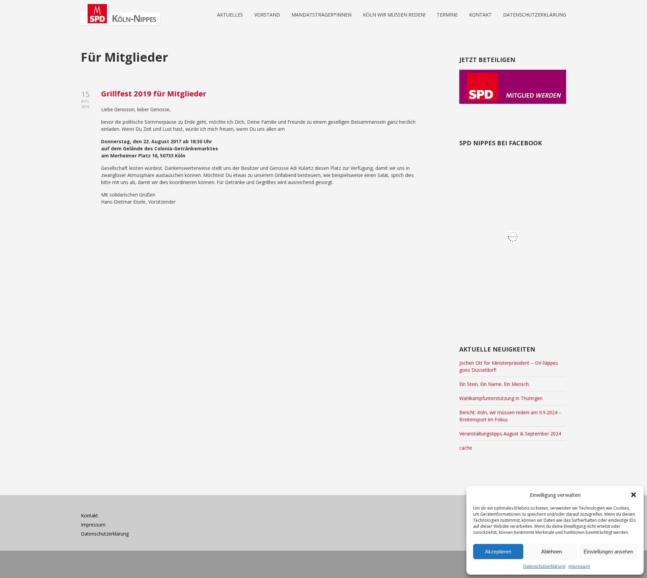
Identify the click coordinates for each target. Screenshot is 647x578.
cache (465, 448)
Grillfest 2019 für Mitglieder (153, 93)
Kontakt (89, 515)
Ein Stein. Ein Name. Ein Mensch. (494, 384)
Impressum (579, 566)
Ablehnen (551, 551)
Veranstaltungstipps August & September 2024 (510, 433)
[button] (633, 494)
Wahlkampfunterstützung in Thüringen (501, 398)
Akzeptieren (498, 551)
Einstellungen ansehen (608, 551)
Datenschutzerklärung (544, 566)
